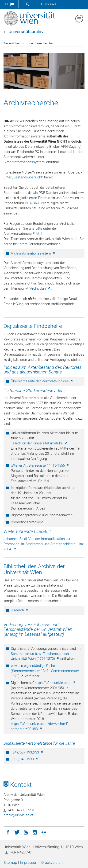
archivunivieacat (18, 815)
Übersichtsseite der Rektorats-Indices (40, 381)
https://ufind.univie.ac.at (54, 683)
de (7, 4)
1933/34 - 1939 (23, 759)
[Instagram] (34, 831)
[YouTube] (25, 831)
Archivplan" (38, 288)
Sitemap (10, 862)
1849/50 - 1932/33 (25, 752)
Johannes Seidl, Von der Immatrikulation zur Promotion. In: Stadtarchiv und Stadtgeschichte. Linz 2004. (44, 544)
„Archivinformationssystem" (24, 162)
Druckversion (52, 862)
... (26, 43)
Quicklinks (48, 4)
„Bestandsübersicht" (27, 177)
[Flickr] (43, 831)
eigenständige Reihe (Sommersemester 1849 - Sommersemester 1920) (45, 671)
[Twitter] (16, 831)
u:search (18, 610)
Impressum (29, 862)
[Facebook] (8, 831)
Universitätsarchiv (25, 31)
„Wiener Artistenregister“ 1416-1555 (38, 465)
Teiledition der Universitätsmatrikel (37, 443)
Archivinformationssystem (31, 253)
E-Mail (37, 234)
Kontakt (20, 784)
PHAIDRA (32, 203)
